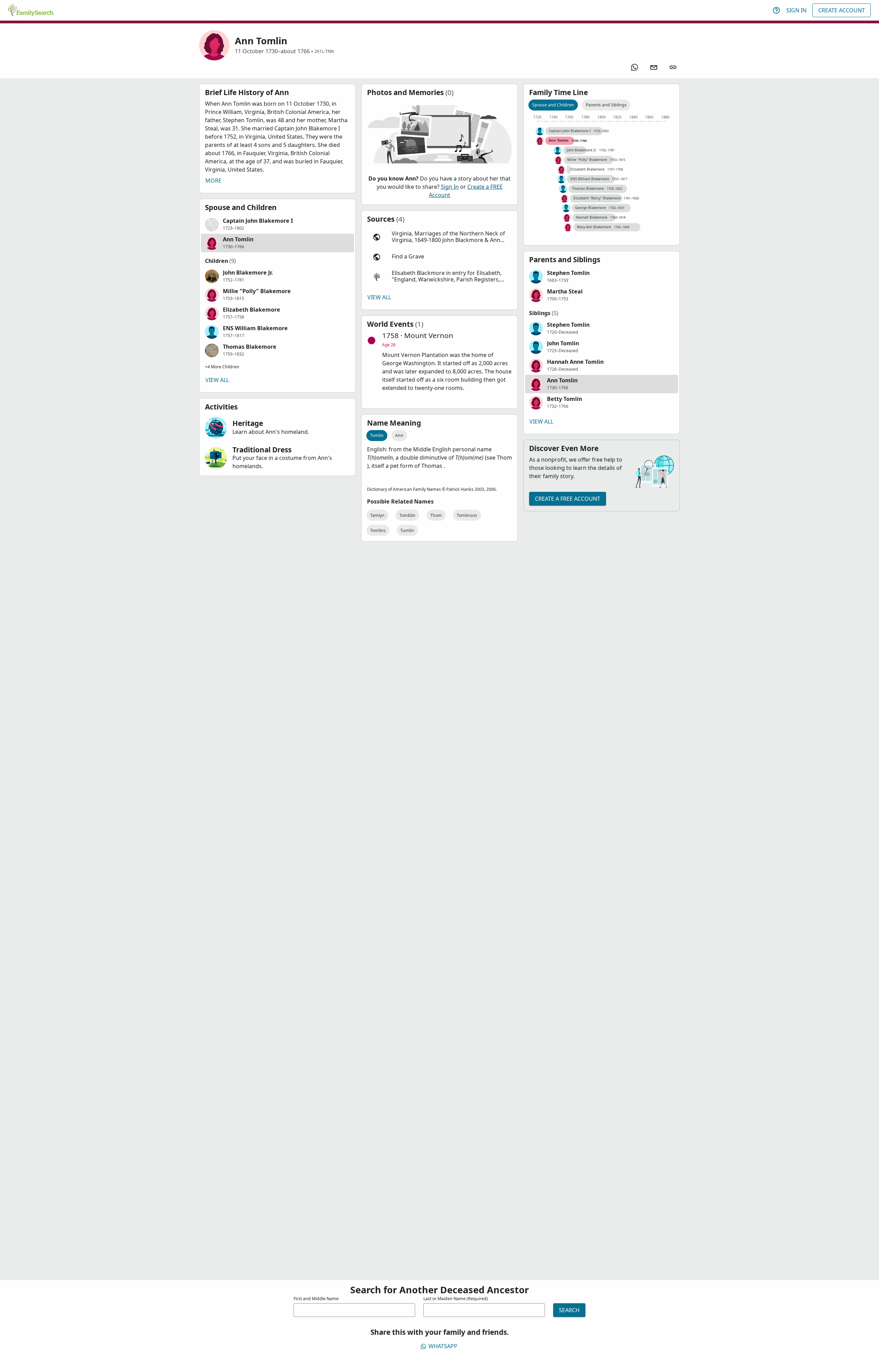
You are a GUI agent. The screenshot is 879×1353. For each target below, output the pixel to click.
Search (569, 1310)
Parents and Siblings (606, 105)
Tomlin (377, 435)
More (213, 180)
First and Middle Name (316, 1299)
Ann (399, 435)
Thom (436, 515)
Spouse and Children (553, 105)
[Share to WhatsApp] (634, 67)
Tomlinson (467, 515)
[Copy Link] (673, 67)
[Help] (776, 10)
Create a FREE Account (567, 498)
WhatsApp (443, 1346)
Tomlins (378, 530)
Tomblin (407, 515)
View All (217, 380)
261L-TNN (324, 51)
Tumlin (407, 530)
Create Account (841, 10)
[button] (277, 224)
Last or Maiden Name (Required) (455, 1299)
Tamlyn (377, 515)
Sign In (796, 10)
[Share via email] (654, 67)
